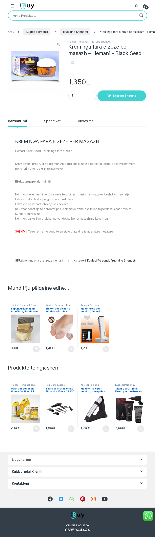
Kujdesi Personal (37, 31)
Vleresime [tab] (86, 121)
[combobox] (71, 15)
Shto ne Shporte (124, 95)
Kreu (11, 31)
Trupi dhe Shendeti (75, 31)
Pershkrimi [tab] (17, 121)
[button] (58, 44)
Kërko (141, 15)
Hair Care (51, 384)
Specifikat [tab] (52, 121)
